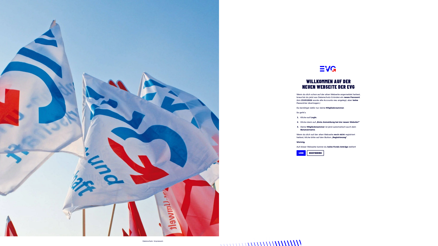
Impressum (158, 241)
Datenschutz (148, 241)
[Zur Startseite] (328, 69)
